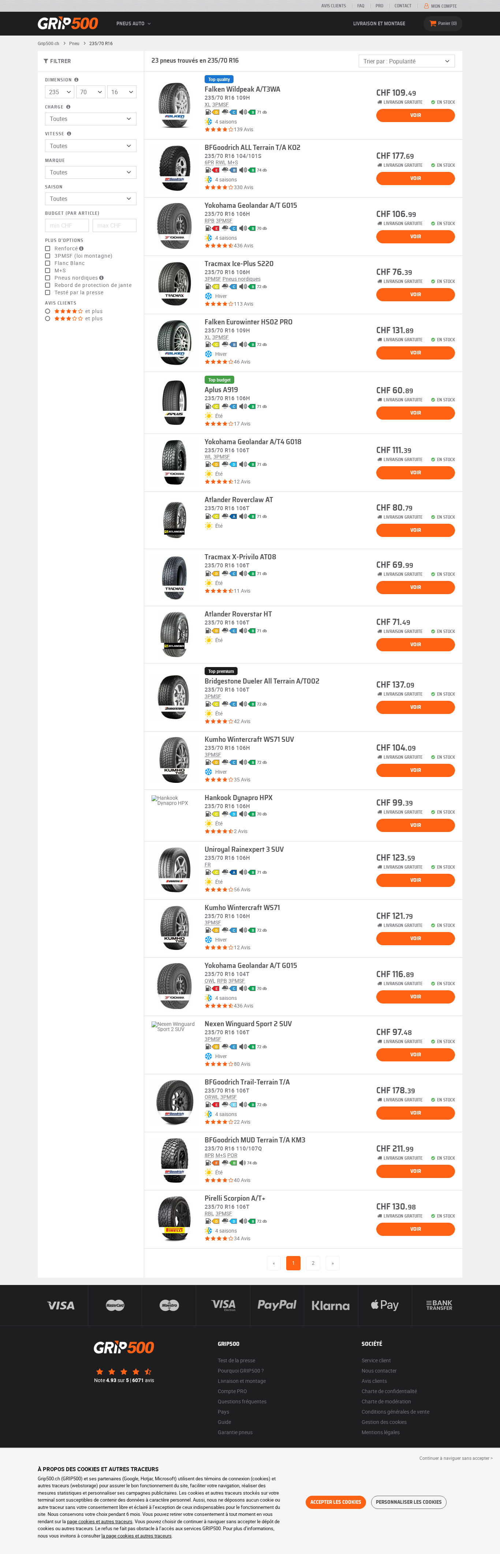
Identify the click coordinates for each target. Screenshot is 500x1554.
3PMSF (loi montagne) (84, 255)
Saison (54, 187)
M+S (60, 270)
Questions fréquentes (242, 1401)
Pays (223, 1411)
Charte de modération (386, 1401)
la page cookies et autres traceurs (136, 1535)
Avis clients (333, 6)
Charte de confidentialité (389, 1391)
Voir (415, 115)
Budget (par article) (72, 213)
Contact (403, 6)
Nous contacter (379, 1370)
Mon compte (443, 6)
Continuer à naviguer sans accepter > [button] (456, 1458)
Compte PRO (232, 1391)
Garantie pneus (235, 1432)
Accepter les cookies (335, 1502)
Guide (224, 1421)
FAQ (360, 6)
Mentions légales (381, 1432)
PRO (379, 6)
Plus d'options (64, 240)
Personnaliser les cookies (409, 1502)
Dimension (59, 80)
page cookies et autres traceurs (100, 1521)
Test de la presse (236, 1360)
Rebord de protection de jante (93, 285)
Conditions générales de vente (395, 1411)
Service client (376, 1360)
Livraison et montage (379, 23)
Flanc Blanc (70, 263)
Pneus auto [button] (131, 23)
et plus (93, 311)
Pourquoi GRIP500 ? (241, 1370)
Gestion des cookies (384, 1421)
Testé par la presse (79, 292)
